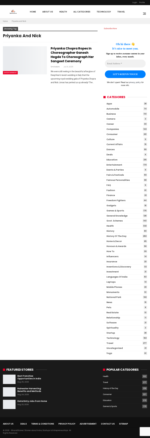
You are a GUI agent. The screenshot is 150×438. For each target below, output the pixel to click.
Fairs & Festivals (115, 174)
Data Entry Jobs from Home (32, 401)
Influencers (112, 256)
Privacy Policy (66, 423)
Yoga (109, 353)
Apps (109, 103)
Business (111, 113)
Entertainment (10, 72)
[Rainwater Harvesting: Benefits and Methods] (9, 392)
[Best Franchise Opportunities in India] (9, 379)
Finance (110, 195)
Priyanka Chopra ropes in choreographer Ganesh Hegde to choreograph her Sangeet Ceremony (72, 54)
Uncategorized (114, 348)
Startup (110, 332)
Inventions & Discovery (118, 266)
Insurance (111, 261)
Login (134, 2)
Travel (121, 11)
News (109, 302)
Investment (112, 271)
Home (33, 11)
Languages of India (116, 276)
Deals (109, 154)
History (110, 231)
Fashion (110, 190)
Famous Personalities (118, 180)
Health (63, 11)
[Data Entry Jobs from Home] (9, 404)
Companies (112, 129)
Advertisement (88, 423)
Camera (110, 118)
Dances (110, 149)
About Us (47, 11)
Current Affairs (114, 144)
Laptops (111, 281)
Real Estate (112, 312)
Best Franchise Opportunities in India (29, 377)
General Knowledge (117, 215)
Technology (104, 11)
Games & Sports (115, 210)
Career (110, 124)
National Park (113, 297)
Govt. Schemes (114, 220)
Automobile (112, 108)
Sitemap (123, 423)
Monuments (112, 292)
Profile (142, 2)
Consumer (112, 134)
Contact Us (108, 423)
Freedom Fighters (116, 200)
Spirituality (112, 327)
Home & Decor (114, 241)
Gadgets (111, 205)
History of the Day (116, 236)
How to (110, 251)
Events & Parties (115, 169)
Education (111, 159)
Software (111, 322)
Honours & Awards (116, 246)
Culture (110, 139)
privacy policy (135, 82)
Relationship (113, 317)
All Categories (81, 11)
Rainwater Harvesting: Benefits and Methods (29, 390)
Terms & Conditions (42, 423)
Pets (108, 307)
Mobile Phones (114, 287)
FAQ (108, 185)
